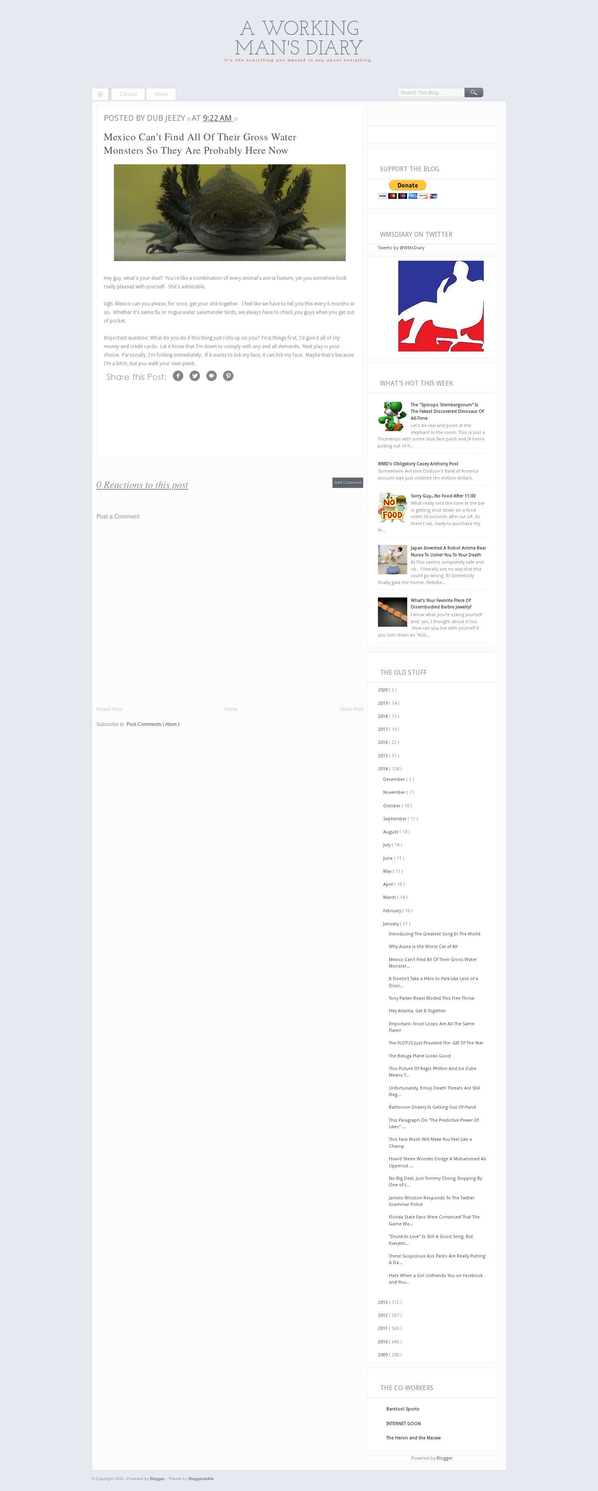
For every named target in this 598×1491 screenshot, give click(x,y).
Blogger (444, 1458)
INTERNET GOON (403, 1423)
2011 (383, 1328)
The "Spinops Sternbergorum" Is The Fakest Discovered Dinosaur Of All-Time (447, 411)
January (391, 923)
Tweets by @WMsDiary (401, 248)
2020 (383, 690)
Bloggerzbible (201, 1478)
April (388, 884)
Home (100, 95)
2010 (383, 1342)
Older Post (351, 709)
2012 (383, 1315)
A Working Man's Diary (299, 39)
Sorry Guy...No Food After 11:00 (443, 496)
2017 (383, 729)
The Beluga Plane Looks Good (420, 1056)
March (390, 897)
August (391, 832)
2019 (383, 703)
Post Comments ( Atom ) (153, 724)
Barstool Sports (402, 1409)
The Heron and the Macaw (413, 1438)
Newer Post (109, 709)
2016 (383, 742)
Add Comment (347, 482)
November (394, 792)
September (395, 819)
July (387, 845)
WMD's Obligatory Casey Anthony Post (418, 463)
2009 (383, 1355)
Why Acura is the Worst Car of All (423, 946)
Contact (128, 94)
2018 (383, 716)
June (388, 858)
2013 (383, 1302)
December (394, 779)
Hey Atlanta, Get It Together (417, 1011)
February (392, 910)
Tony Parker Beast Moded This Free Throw (431, 998)
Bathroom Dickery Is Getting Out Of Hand (432, 1107)
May (388, 871)
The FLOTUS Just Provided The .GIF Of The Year (436, 1043)
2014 (383, 769)
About (161, 94)
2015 (383, 756)
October (392, 806)
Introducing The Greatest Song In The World (434, 934)
